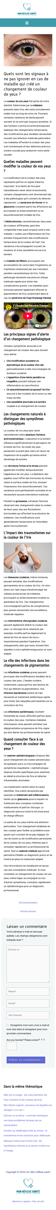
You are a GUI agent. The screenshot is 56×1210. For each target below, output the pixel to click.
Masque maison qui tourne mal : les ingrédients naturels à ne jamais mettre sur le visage (27, 1145)
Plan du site (38, 1201)
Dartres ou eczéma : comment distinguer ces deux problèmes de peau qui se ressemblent (26, 1120)
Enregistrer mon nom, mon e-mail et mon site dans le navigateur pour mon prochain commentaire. (28, 1029)
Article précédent (28, 902)
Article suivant (28, 911)
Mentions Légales (21, 1201)
